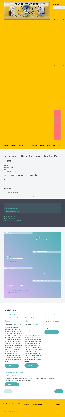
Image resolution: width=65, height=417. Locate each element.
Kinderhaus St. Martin (42, 240)
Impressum (26, 404)
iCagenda (34, 196)
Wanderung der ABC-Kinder (14, 372)
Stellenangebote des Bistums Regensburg (15, 286)
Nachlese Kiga (36, 324)
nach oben (58, 404)
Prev (8, 391)
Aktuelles (16, 324)
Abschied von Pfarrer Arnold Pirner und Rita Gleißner (12, 318)
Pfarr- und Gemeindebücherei (15, 258)
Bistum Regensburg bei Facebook (15, 290)
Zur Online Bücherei (12, 261)
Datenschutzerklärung (37, 404)
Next (59, 391)
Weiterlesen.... (12, 365)
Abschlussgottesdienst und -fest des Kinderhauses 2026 (33, 318)
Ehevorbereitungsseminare (44, 273)
